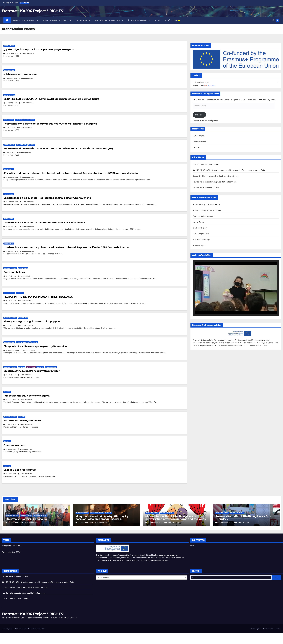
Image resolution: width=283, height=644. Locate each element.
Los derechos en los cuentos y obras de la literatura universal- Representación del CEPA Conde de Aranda (66, 247)
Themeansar (41, 629)
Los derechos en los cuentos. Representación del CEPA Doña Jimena (44, 222)
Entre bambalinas (14, 272)
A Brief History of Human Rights (206, 204)
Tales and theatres (10, 268)
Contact (193, 546)
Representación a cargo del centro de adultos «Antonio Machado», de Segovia (50, 123)
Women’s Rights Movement (204, 216)
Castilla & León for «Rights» (19, 469)
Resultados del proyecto (56, 20)
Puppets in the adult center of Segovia (26, 395)
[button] (273, 20)
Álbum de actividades (139, 20)
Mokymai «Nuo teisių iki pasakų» (26, 519)
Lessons (196, 147)
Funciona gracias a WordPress (12, 629)
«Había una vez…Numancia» (20, 74)
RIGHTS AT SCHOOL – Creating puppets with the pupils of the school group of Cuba (229, 170)
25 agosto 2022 (12, 177)
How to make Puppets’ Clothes (206, 164)
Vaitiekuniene (32, 523)
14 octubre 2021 (12, 350)
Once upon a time (14, 445)
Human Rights (199, 136)
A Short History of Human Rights (207, 210)
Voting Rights (198, 222)
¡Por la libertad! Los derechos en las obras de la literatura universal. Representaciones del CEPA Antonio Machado (70, 173)
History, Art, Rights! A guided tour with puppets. (32, 321)
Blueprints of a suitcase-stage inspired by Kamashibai (35, 346)
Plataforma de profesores (109, 20)
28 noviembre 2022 (15, 523)
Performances (8, 120)
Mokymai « (102, 518)
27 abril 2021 (11, 424)
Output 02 (40, 367)
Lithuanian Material (40, 515)
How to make (31, 367)
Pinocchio (108, 512)
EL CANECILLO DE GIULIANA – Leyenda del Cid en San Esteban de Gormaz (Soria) (51, 98)
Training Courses (26, 515)
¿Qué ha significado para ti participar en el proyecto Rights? (38, 49)
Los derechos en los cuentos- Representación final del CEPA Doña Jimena (47, 197)
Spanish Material (9, 45)
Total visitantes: (9, 552)
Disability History (200, 228)
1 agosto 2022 (12, 78)
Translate (211, 85)
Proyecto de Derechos (25, 20)
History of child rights (202, 239)
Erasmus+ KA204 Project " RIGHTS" (33, 10)
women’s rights (199, 245)
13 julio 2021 (11, 375)
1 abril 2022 (11, 152)
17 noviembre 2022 (155, 523)
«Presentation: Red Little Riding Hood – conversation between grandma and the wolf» (175, 518)
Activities (18, 120)
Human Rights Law (201, 234)
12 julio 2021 (11, 399)
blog (157, 20)
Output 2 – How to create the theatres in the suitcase (216, 176)
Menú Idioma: (171, 20)
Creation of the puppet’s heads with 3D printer (31, 370)
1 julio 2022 (11, 127)
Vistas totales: (8, 546)
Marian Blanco (28, 53)
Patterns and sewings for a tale (22, 420)
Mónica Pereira (172, 523)
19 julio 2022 (11, 276)
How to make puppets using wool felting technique (215, 182)
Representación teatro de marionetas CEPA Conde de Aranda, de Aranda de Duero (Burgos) (58, 148)
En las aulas (82, 20)
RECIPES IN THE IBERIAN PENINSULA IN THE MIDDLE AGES (38, 296)
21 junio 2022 (11, 325)
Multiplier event (199, 142)
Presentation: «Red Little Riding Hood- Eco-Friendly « (243, 518)
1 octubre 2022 (12, 53)
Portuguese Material (167, 512)
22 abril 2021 (11, 474)
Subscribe (199, 115)
